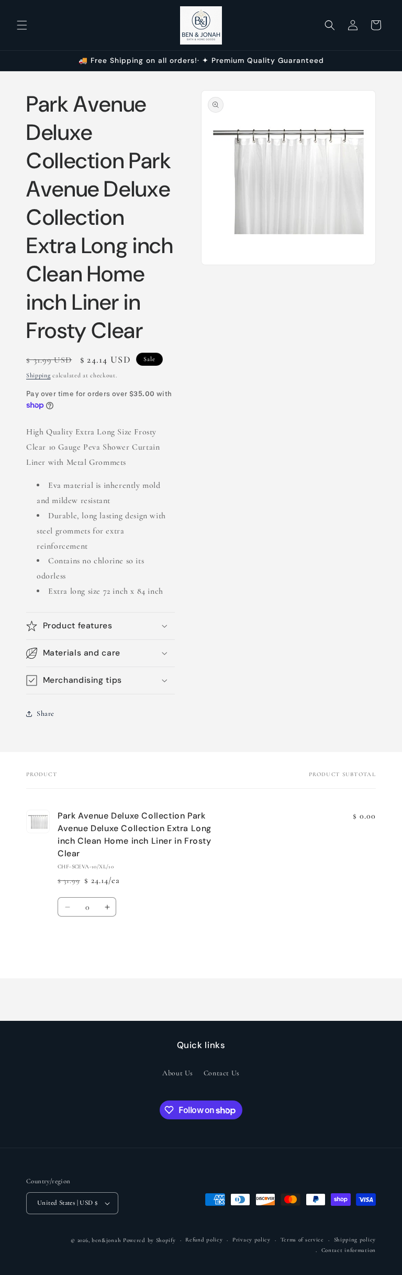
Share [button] (45, 713)
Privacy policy (251, 1239)
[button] (22, 25)
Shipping (38, 375)
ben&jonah (106, 1240)
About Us (177, 1073)
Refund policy (203, 1239)
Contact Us (222, 1073)
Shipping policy (355, 1239)
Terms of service (302, 1239)
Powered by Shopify (149, 1240)
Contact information (348, 1250)
